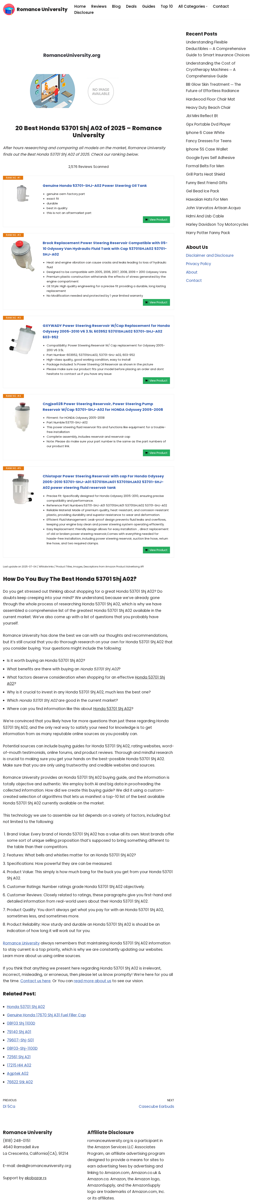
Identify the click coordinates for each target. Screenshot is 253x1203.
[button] (206, 6)
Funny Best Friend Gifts (206, 182)
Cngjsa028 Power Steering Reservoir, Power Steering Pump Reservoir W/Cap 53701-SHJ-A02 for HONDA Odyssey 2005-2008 (103, 406)
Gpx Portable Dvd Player (208, 124)
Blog (116, 6)
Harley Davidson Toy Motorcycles (217, 224)
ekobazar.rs (35, 1178)
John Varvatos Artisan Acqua (213, 208)
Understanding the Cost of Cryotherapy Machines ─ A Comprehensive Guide (211, 70)
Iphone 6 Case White (205, 132)
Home (80, 6)
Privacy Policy (198, 263)
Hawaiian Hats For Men (207, 199)
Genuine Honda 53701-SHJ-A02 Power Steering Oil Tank (95, 185)
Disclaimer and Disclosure (210, 255)
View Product (158, 220)
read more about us (92, 981)
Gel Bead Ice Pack (202, 191)
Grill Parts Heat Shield (205, 174)
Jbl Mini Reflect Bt (202, 116)
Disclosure (84, 12)
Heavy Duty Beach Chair (208, 107)
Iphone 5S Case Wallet (207, 149)
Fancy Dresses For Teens (208, 141)
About (191, 272)
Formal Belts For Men (205, 166)
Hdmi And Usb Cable (205, 216)
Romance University (21, 943)
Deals (131, 6)
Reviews (99, 6)
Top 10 (167, 6)
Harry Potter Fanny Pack (208, 232)
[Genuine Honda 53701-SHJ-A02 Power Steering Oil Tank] (23, 193)
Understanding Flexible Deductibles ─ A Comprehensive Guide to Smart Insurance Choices (218, 49)
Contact (221, 6)
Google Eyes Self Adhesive (210, 157)
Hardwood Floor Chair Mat (210, 99)
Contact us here (35, 981)
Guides (148, 6)
